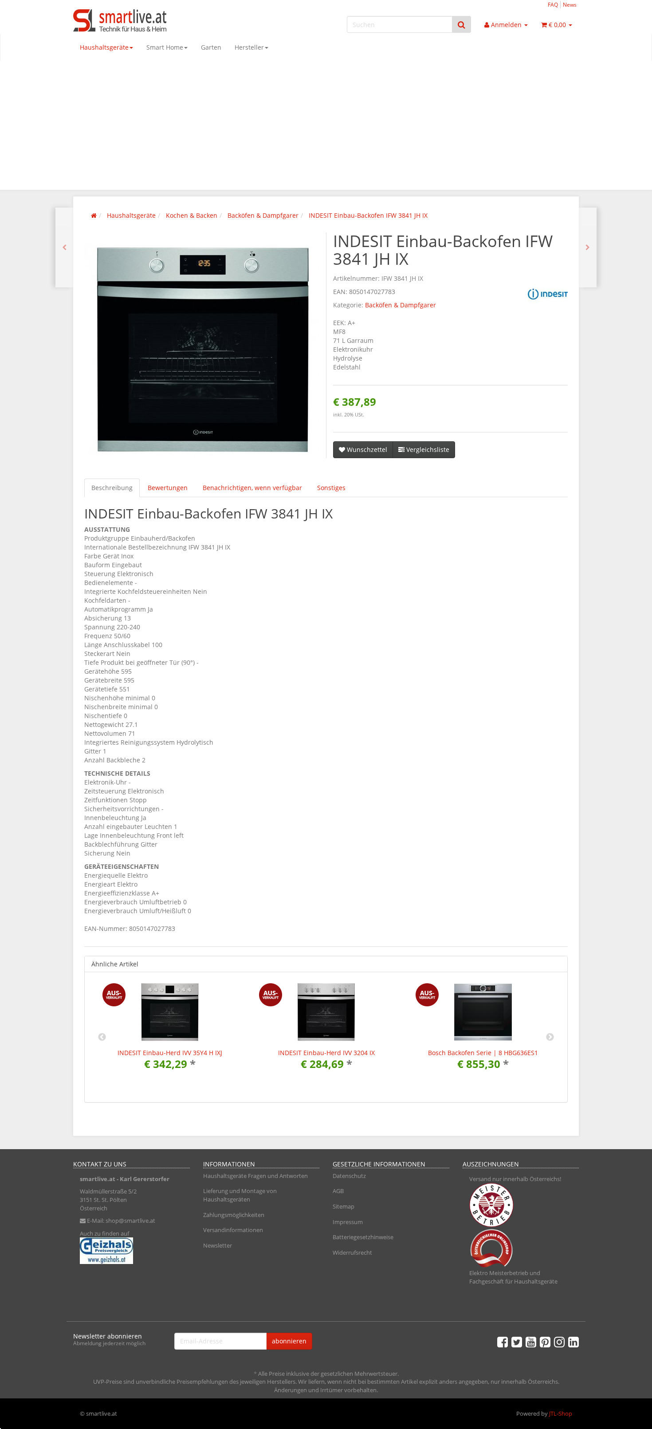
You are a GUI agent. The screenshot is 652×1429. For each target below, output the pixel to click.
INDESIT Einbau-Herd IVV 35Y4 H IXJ (170, 1052)
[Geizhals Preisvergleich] (131, 1250)
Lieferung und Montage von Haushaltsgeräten (240, 1195)
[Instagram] (559, 1341)
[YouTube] (531, 1341)
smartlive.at (97, 1179)
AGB (338, 1191)
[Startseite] (94, 215)
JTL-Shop (560, 1413)
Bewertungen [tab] (168, 487)
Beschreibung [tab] (112, 487)
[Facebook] (502, 1341)
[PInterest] (545, 1341)
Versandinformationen (233, 1230)
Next (550, 1037)
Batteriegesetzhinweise (363, 1237)
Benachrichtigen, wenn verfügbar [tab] (252, 487)
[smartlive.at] (153, 20)
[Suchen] (461, 24)
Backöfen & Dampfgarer (400, 305)
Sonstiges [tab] (331, 487)
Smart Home (164, 47)
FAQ (553, 4)
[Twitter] (516, 1341)
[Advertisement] (326, 128)
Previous (102, 1037)
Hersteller (249, 47)
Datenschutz (349, 1176)
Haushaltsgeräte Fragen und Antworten (255, 1176)
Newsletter (217, 1245)
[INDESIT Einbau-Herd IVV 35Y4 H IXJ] (588, 247)
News (570, 4)
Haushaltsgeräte (104, 47)
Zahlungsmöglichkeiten (233, 1215)
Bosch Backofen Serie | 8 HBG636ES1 (483, 1052)
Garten (211, 47)
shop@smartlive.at (130, 1221)
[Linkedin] (573, 1341)
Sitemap (343, 1206)
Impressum (348, 1222)
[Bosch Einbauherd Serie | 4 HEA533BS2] (64, 247)
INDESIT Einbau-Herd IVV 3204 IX (326, 1052)
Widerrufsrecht (352, 1252)
